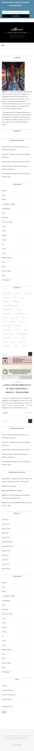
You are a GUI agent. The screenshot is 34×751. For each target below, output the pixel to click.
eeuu (5, 321)
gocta (21, 321)
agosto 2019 (6, 551)
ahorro (17, 293)
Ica (3, 244)
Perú (3, 262)
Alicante (4, 190)
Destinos (13, 486)
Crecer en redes (7, 222)
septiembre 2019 (7, 546)
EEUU (4, 231)
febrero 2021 (6, 528)
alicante (27, 293)
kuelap (17, 329)
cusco (5, 317)
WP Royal (25, 738)
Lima (3, 253)
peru (16, 337)
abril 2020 (5, 533)
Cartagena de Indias (8, 204)
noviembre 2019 (7, 542)
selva (3, 275)
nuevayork (7, 337)
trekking (22, 341)
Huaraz (4, 240)
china (18, 309)
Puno (3, 266)
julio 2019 (5, 555)
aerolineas (7, 293)
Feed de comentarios (9, 695)
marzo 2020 (6, 537)
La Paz (4, 249)
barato (6, 301)
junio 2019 (5, 560)
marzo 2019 (6, 568)
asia (21, 297)
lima (24, 329)
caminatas (16, 301)
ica (25, 325)
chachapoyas (8, 309)
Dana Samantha (8, 490)
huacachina (7, 325)
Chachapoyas (6, 208)
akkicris (17, 29)
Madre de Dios (7, 257)
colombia (6, 313)
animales (6, 297)
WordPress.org (7, 699)
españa (12, 321)
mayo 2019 (5, 564)
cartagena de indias (10, 305)
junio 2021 (5, 519)
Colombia (5, 217)
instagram (7, 329)
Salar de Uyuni (6, 271)
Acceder (4, 686)
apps (15, 297)
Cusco (4, 226)
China (3, 213)
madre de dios (8, 333)
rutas (5, 341)
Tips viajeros (6, 280)
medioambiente (22, 333)
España (4, 235)
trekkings (7, 346)
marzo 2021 (6, 524)
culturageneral (20, 313)
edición (24, 317)
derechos (14, 317)
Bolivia (4, 199)
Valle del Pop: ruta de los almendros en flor (16, 162)
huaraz (18, 325)
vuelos (24, 346)
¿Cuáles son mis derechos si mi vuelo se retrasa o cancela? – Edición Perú (17, 388)
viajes (16, 346)
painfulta (5, 479)
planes (24, 337)
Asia (3, 195)
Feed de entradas (8, 690)
